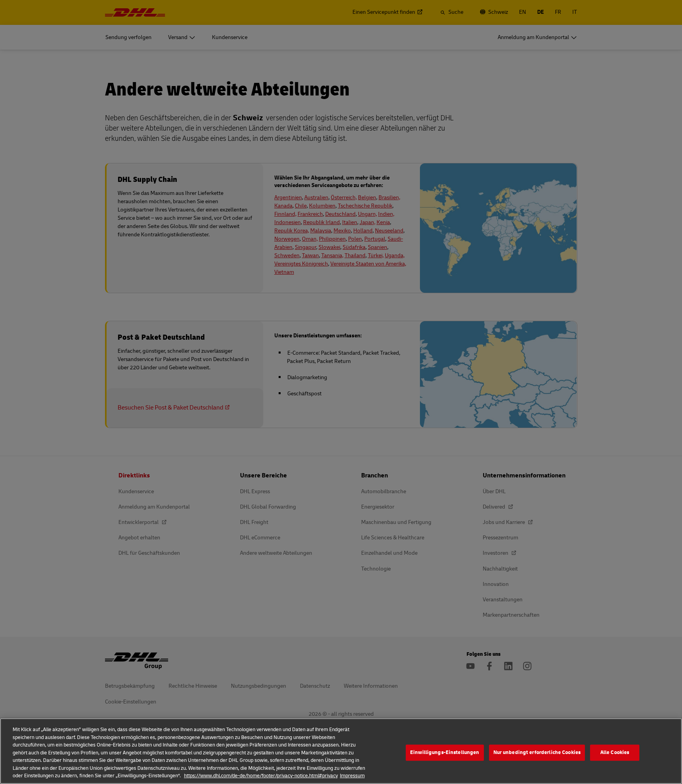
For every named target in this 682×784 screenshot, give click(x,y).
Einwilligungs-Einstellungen (445, 752)
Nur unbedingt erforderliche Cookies (537, 752)
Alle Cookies (615, 752)
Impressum (352, 776)
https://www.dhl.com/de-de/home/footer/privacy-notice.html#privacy (261, 776)
